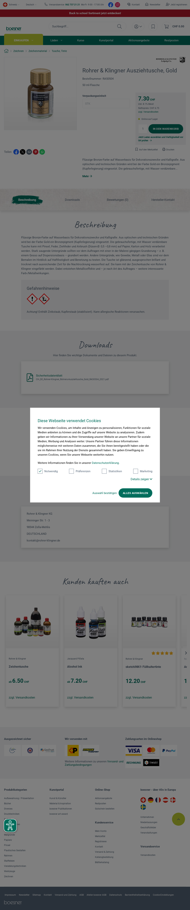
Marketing (146, 471)
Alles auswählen (135, 492)
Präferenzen (83, 471)
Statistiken (115, 471)
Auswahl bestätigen (104, 493)
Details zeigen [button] (140, 479)
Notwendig (51, 471)
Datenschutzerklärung (105, 462)
